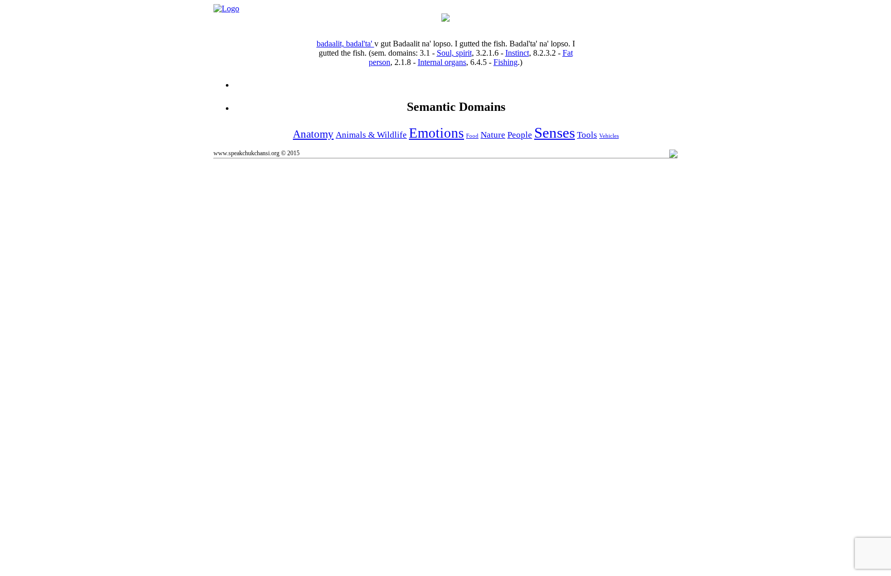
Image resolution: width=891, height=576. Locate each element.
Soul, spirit (454, 52)
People (519, 135)
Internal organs (442, 62)
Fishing (505, 62)
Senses (554, 132)
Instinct (517, 52)
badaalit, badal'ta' (345, 43)
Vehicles (609, 136)
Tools (587, 135)
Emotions (436, 133)
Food (472, 136)
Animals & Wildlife (371, 135)
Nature (493, 135)
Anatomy (313, 134)
